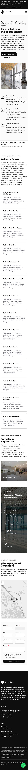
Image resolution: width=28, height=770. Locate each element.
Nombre (5, 625)
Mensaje (6, 645)
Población (18, 639)
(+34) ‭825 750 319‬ (6, 714)
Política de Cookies (6, 729)
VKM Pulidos (9, 12)
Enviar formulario (14, 661)
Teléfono (17, 632)
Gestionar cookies (17, 7)
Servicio (17, 625)
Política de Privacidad (7, 731)
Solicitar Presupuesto (8, 54)
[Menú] (26, 12)
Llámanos (5, 57)
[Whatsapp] (23, 765)
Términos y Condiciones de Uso (10, 734)
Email (5, 632)
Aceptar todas (4, 7)
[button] (14, 599)
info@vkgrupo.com (6, 717)
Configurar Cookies (6, 736)
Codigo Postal (7, 639)
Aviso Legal (4, 726)
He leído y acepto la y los (13, 656)
